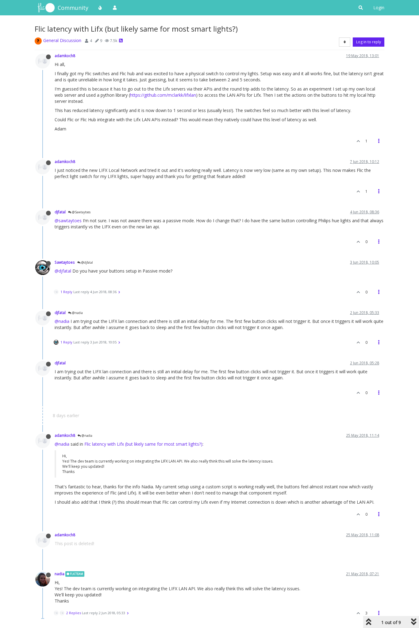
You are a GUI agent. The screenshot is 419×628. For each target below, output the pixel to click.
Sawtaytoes (65, 262)
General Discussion (62, 40)
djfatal (60, 211)
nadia (59, 573)
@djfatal (86, 262)
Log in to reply (368, 42)
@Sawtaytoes (80, 212)
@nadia (77, 313)
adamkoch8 (65, 55)
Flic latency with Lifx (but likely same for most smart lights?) (143, 444)
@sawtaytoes (68, 220)
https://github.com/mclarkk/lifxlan (163, 95)
